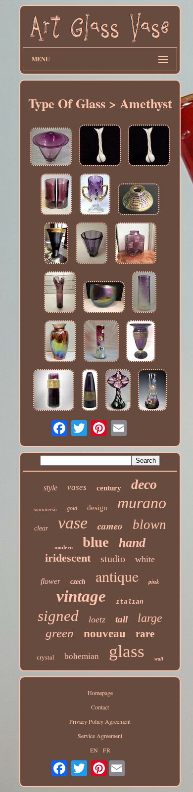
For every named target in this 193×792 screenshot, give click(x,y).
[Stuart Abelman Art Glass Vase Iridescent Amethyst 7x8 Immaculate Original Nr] (138, 200)
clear (41, 528)
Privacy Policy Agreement (100, 721)
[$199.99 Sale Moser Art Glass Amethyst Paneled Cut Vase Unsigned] (91, 244)
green (60, 633)
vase (73, 523)
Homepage (100, 693)
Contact (100, 707)
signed (58, 615)
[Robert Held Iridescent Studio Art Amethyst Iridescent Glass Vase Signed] (104, 297)
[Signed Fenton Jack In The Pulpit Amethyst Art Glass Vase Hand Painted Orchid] (118, 390)
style (50, 488)
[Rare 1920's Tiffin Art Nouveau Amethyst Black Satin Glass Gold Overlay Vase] (56, 244)
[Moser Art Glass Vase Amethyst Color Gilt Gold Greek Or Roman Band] (53, 390)
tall (121, 619)
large (150, 618)
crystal (45, 657)
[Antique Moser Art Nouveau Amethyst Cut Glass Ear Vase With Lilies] (95, 195)
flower (50, 581)
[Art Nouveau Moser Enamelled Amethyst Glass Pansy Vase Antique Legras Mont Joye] (101, 341)
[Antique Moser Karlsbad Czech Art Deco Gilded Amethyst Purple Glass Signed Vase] (90, 390)
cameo (110, 525)
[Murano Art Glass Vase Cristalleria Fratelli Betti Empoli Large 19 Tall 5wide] (100, 146)
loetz (97, 619)
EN (94, 750)
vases (77, 487)
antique (117, 576)
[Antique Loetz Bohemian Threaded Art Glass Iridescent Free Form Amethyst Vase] (60, 341)
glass (127, 651)
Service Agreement (100, 736)
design (97, 508)
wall (158, 658)
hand (132, 542)
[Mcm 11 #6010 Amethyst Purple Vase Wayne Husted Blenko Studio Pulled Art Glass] (60, 292)
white (145, 559)
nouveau (105, 633)
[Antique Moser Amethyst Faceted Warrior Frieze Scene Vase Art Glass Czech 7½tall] (140, 341)
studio (112, 558)
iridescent (68, 558)
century (108, 488)
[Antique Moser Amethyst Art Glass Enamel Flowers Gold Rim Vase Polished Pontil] (152, 390)
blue (96, 542)
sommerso (45, 509)
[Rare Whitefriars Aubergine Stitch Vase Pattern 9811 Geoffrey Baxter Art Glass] (135, 244)
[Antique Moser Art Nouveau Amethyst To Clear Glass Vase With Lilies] (144, 292)
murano (141, 503)
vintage (81, 596)
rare (145, 634)
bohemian (81, 656)
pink (153, 581)
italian (130, 602)
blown (149, 524)
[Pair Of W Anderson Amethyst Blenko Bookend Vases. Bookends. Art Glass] (56, 195)
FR (106, 750)
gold (72, 508)
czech (78, 581)
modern (63, 547)
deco (144, 484)
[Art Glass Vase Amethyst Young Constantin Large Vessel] (51, 148)
